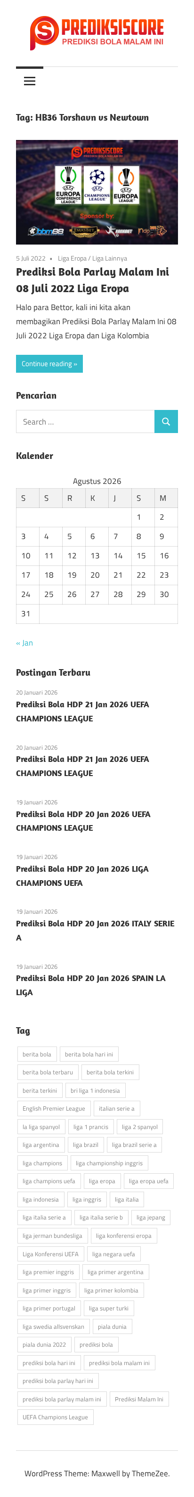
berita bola (37, 1054)
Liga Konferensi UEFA (51, 1254)
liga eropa (102, 1181)
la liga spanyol (41, 1126)
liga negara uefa (113, 1254)
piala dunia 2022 (44, 1344)
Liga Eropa (72, 258)
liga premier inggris (48, 1271)
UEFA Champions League (55, 1417)
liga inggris (87, 1199)
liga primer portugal (49, 1308)
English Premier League (54, 1108)
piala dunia (112, 1326)
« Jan (24, 643)
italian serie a (117, 1108)
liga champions (42, 1163)
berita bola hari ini (89, 1054)
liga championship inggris (109, 1163)
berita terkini (40, 1090)
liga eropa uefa (149, 1181)
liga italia (127, 1199)
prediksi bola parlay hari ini (58, 1380)
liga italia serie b (101, 1217)
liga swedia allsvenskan (53, 1326)
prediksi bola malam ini (119, 1362)
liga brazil (85, 1144)
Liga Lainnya (109, 258)
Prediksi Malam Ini (139, 1399)
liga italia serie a (44, 1217)
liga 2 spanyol (140, 1126)
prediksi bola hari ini (49, 1362)
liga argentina (41, 1144)
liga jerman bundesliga (52, 1235)
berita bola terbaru (48, 1072)
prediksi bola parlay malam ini (62, 1399)
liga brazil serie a (134, 1144)
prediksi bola (96, 1344)
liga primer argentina (116, 1271)
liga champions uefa (49, 1181)
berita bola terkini (110, 1072)
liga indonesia (41, 1199)
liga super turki (109, 1308)
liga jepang (151, 1217)
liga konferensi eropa (124, 1235)
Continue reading (47, 363)
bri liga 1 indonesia (95, 1090)
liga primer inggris (47, 1290)
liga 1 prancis (90, 1126)
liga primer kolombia (111, 1290)
